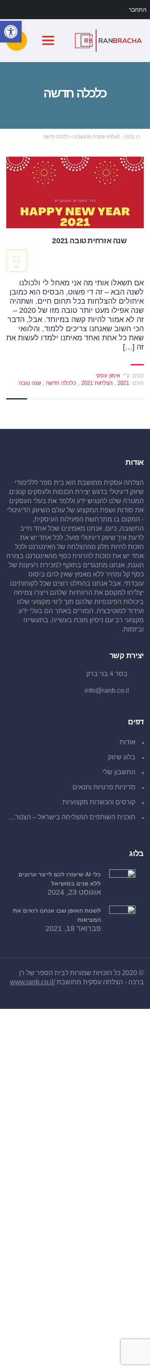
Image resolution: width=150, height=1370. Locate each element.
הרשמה (93, 1356)
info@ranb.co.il (107, 690)
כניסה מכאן (62, 1356)
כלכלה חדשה (60, 383)
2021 (122, 383)
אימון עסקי (108, 375)
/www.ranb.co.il (32, 982)
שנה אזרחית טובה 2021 (89, 241)
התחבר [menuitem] (138, 9)
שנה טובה (30, 383)
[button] (11, 31)
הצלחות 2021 (96, 383)
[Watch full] (75, 192)
